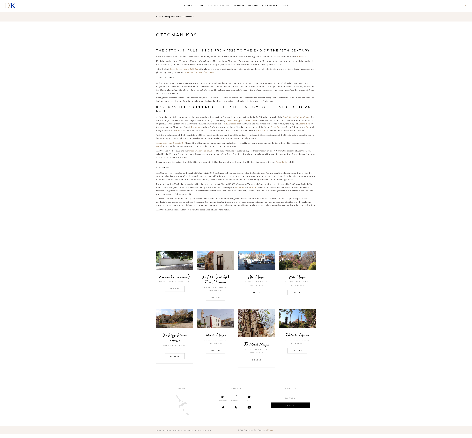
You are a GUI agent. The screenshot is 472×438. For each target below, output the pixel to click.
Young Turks (281, 162)
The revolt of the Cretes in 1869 (171, 143)
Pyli (307, 127)
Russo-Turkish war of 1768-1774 (184, 69)
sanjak (159, 146)
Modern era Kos (167, 282)
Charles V (301, 56)
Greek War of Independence (296, 117)
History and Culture (172, 16)
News (198, 430)
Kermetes (239, 187)
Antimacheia (304, 123)
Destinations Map (172, 430)
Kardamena (196, 127)
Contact (207, 430)
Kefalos (261, 130)
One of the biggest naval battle (240, 120)
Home (158, 16)
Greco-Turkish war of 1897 (200, 151)
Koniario (253, 187)
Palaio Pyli (275, 127)
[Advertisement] (236, 231)
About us (188, 430)
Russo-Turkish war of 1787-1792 (199, 72)
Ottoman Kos (184, 282)
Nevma (270, 430)
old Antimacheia (231, 123)
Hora (177, 130)
